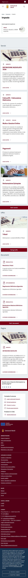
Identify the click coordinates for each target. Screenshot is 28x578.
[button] (5, 2)
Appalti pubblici (4, 478)
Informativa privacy (5, 534)
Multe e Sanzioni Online (11, 123)
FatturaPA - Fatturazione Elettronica (12, 99)
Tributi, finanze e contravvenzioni (9, 474)
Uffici (2, 443)
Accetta (15, 575)
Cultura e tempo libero (6, 476)
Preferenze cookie (12, 565)
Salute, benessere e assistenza (8, 480)
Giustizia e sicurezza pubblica (8, 467)
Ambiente (3, 471)
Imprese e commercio (6, 483)
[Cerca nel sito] (24, 6)
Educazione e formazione (7, 469)
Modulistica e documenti (7, 450)
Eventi (2, 505)
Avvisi (2, 495)
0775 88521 (6, 514)
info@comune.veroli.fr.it (10, 516)
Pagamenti (7, 148)
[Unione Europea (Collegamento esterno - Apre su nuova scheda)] (14, 424)
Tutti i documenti (14, 323)
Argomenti (8, 14)
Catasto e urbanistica (6, 457)
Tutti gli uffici (14, 250)
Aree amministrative (6, 440)
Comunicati (3, 493)
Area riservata (4, 543)
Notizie (2, 491)
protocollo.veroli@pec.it (9, 518)
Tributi (5, 27)
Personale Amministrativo (7, 447)
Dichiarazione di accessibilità (8, 541)
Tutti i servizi (14, 208)
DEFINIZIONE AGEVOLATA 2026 (12, 68)
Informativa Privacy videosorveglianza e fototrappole (13, 536)
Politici (2, 445)
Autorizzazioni (4, 464)
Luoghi (2, 503)
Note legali (3, 538)
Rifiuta (15, 572)
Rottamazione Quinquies (12, 183)
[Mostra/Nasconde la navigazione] (3, 6)
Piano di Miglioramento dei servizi (9, 545)
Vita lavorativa (4, 460)
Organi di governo (5, 438)
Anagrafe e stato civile (6, 462)
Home (3, 14)
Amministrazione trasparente (8, 531)
